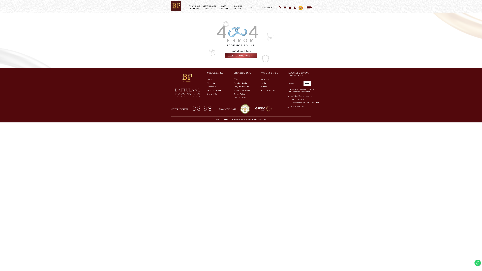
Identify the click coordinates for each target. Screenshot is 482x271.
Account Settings (268, 90)
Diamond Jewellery (238, 7)
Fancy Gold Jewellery (194, 7)
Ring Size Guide (240, 83)
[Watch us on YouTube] (210, 109)
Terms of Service (214, 90)
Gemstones (267, 7)
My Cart (264, 83)
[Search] (280, 7)
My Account (266, 79)
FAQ (236, 79)
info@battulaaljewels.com (301, 96)
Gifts (252, 7)
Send (307, 83)
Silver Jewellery (223, 7)
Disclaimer (211, 87)
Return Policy (239, 94)
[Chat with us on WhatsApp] (477, 263)
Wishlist (264, 87)
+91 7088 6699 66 (299, 107)
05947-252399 (297, 100)
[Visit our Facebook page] (194, 109)
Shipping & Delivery (242, 90)
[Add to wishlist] (285, 7)
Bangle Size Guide (241, 87)
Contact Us (212, 94)
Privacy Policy (240, 98)
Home (209, 79)
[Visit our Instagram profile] (199, 109)
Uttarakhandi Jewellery (209, 7)
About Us (211, 83)
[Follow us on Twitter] (205, 109)
